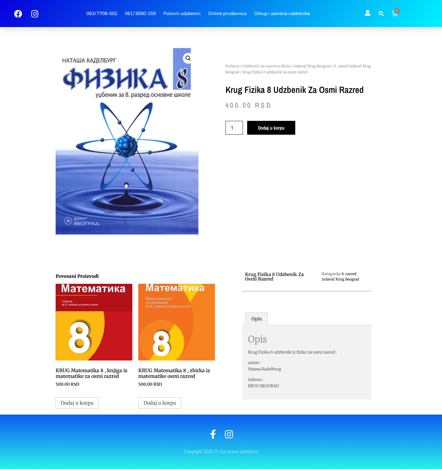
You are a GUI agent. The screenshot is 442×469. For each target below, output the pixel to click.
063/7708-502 (101, 13)
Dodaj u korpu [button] (77, 403)
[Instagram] (229, 434)
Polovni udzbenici (182, 13)
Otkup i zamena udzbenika (282, 13)
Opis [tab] (256, 319)
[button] (380, 13)
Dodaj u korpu (271, 127)
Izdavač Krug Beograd (312, 66)
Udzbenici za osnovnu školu (267, 66)
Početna (232, 66)
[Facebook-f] (213, 434)
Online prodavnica (227, 13)
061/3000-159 (140, 13)
